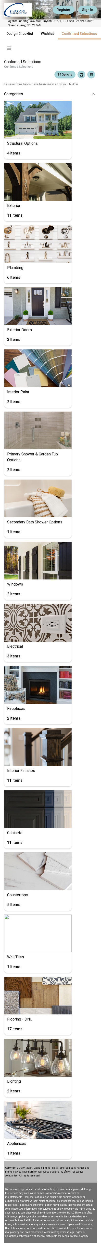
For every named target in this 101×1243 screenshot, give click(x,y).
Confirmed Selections (79, 34)
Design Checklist (19, 34)
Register (63, 10)
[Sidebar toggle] (9, 48)
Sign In (87, 10)
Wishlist (47, 34)
